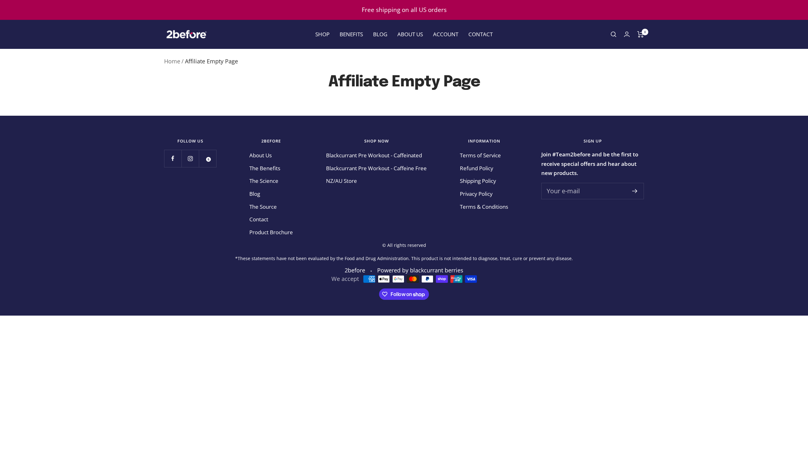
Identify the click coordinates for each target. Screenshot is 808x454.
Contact (480, 34)
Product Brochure (271, 232)
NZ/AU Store (341, 180)
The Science (263, 180)
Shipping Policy (478, 180)
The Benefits (264, 168)
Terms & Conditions (484, 206)
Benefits (351, 34)
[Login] (627, 34)
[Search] (613, 34)
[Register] (635, 191)
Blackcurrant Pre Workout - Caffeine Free (376, 168)
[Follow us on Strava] (207, 158)
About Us (410, 34)
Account (445, 34)
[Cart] (640, 34)
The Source (263, 206)
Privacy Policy (476, 193)
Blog (380, 34)
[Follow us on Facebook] (172, 158)
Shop (322, 34)
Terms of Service (480, 155)
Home (172, 61)
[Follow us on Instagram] (190, 158)
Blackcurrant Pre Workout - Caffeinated (374, 155)
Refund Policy (476, 168)
